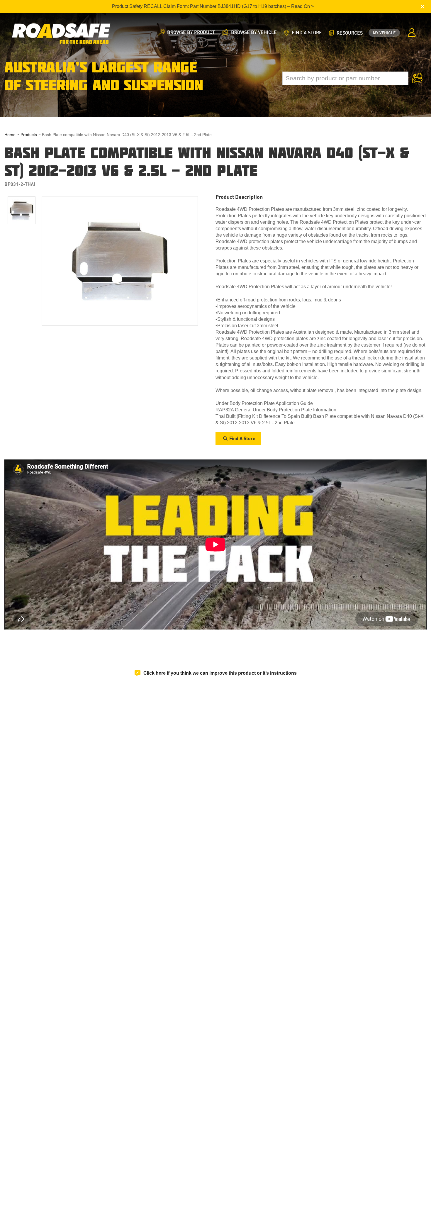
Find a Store (242, 438)
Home (10, 134)
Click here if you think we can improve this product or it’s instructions (220, 673)
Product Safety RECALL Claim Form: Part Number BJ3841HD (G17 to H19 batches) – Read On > (213, 6)
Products (29, 134)
